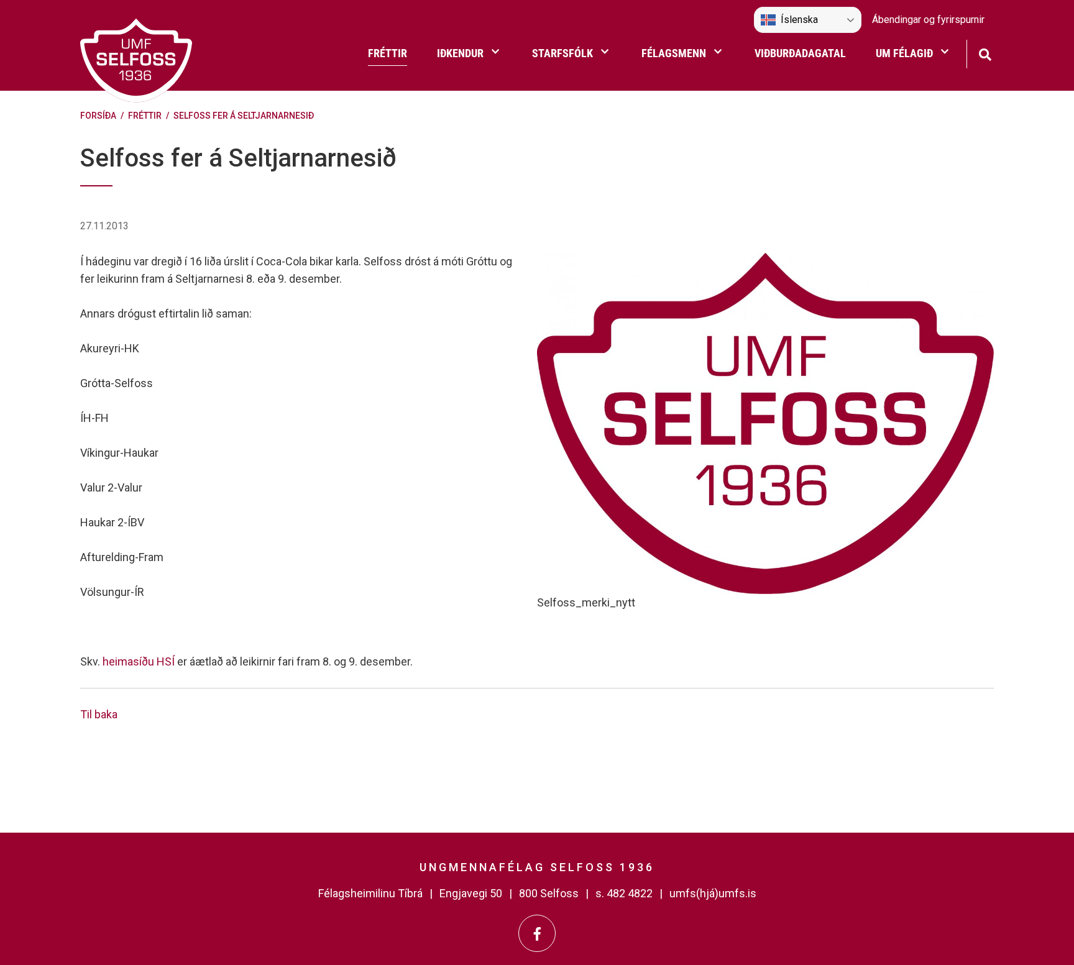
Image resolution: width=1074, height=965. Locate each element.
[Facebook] (537, 933)
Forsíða (98, 116)
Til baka (98, 714)
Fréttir (145, 116)
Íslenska (799, 19)
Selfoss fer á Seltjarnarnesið (243, 116)
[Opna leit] (984, 53)
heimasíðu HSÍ (139, 661)
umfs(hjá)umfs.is (712, 893)
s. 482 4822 (624, 893)
